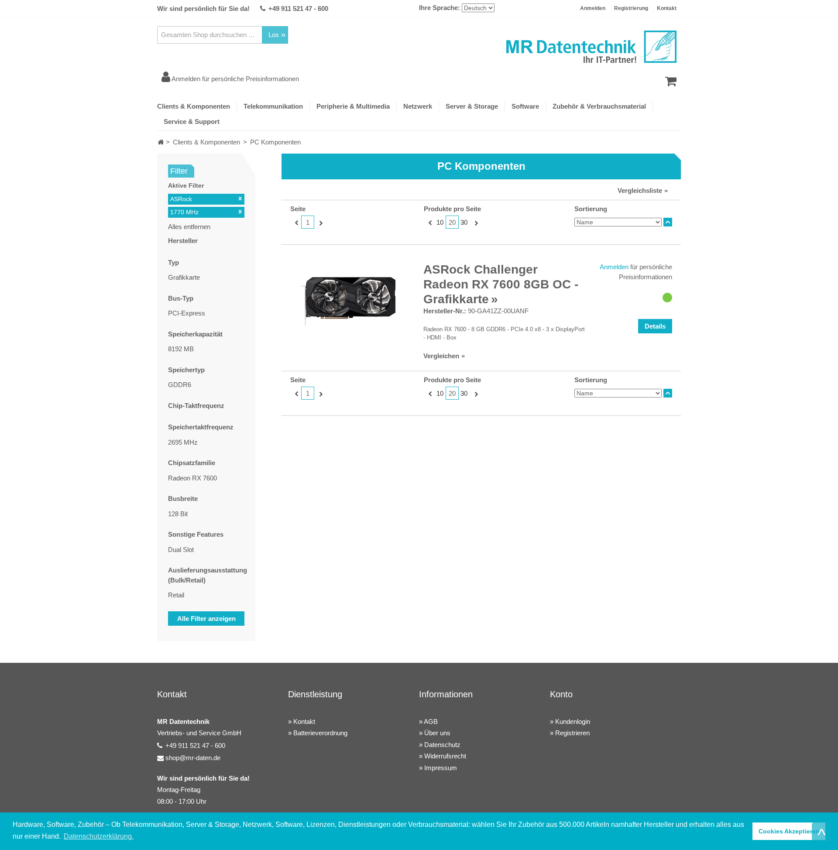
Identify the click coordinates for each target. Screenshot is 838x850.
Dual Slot (181, 549)
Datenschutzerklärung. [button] (99, 836)
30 (463, 222)
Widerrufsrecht (445, 756)
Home (161, 142)
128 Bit (178, 514)
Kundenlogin (572, 721)
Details (655, 326)
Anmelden (592, 8)
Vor (319, 222)
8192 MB (181, 349)
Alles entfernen (189, 226)
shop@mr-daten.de (192, 757)
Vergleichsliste (640, 190)
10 (439, 222)
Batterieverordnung (320, 733)
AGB (431, 721)
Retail (176, 595)
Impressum (440, 767)
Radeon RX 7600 (192, 478)
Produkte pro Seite (452, 208)
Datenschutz (442, 744)
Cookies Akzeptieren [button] (789, 831)
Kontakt (667, 8)
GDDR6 (179, 384)
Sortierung (590, 208)
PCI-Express (186, 313)
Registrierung (631, 8)
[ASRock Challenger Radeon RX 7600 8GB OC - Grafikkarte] (348, 301)
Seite (298, 208)
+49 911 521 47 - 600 (298, 8)
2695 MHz (183, 442)
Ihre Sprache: (439, 7)
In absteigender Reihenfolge (667, 222)
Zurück (295, 222)
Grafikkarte (184, 277)
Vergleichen (441, 356)
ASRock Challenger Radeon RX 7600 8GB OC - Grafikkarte (500, 284)
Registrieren (572, 733)
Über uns (437, 733)
